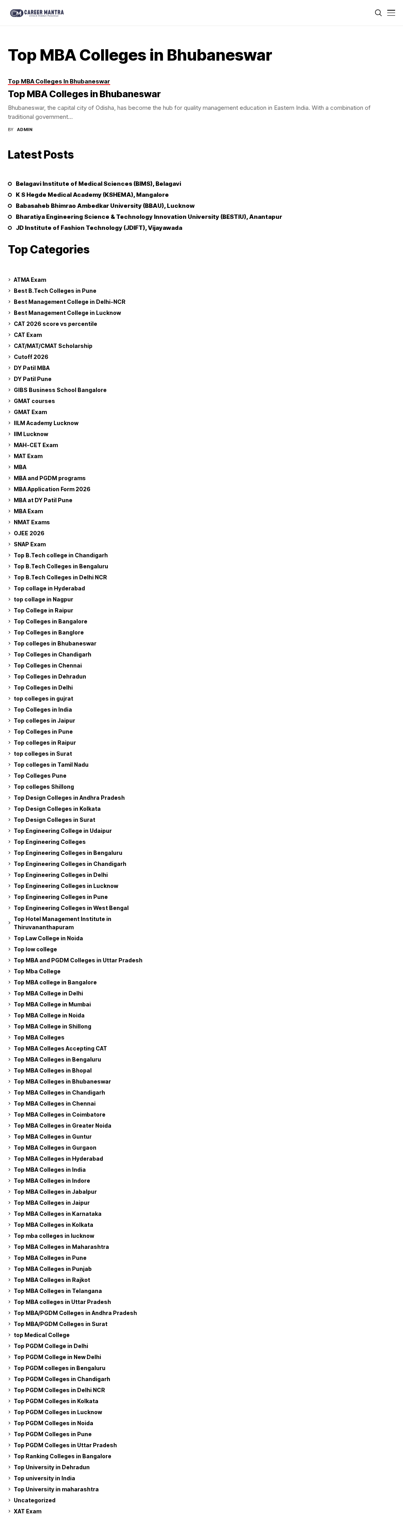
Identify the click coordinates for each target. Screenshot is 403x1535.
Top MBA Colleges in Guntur (53, 1136)
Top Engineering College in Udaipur (63, 830)
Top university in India (44, 1478)
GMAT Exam (30, 412)
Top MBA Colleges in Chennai (55, 1103)
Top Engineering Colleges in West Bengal (71, 907)
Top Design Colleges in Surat (54, 819)
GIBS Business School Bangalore (60, 390)
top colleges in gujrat (43, 698)
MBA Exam (28, 511)
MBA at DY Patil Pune (43, 500)
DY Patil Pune (33, 378)
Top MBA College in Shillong (52, 1026)
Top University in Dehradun (52, 1467)
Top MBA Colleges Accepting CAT (60, 1048)
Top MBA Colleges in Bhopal (53, 1070)
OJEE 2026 (29, 533)
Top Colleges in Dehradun (50, 676)
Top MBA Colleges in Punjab (53, 1268)
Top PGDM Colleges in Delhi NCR (59, 1390)
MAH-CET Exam (36, 445)
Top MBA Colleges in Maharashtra (61, 1246)
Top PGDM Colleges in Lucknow (58, 1412)
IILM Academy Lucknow (46, 423)
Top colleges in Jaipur (44, 720)
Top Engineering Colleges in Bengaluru (68, 852)
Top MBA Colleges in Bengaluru (57, 1059)
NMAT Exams (32, 522)
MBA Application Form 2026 (52, 489)
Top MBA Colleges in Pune (50, 1257)
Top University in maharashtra (56, 1489)
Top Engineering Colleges (50, 841)
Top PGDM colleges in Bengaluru (59, 1368)
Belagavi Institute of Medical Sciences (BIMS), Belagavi (98, 183)
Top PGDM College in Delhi (51, 1346)
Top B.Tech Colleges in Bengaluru (61, 566)
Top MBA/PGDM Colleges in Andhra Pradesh (75, 1312)
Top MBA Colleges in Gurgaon (55, 1147)
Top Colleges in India (43, 709)
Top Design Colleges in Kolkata (57, 808)
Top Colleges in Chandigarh (52, 654)
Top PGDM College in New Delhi (57, 1357)
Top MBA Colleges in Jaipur (52, 1202)
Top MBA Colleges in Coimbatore (59, 1114)
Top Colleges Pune (40, 775)
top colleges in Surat (43, 753)
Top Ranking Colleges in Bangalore (62, 1456)
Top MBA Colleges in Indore (52, 1180)
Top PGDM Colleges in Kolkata (56, 1401)
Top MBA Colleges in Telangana (58, 1290)
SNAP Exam (30, 544)
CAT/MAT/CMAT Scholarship (53, 345)
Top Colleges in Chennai (48, 665)
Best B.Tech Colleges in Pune (55, 290)
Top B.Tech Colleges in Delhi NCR (60, 577)
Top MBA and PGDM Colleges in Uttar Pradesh (78, 960)
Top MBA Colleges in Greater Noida (62, 1125)
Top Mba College (37, 971)
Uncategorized (34, 1500)
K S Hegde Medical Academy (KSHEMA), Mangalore (92, 194)
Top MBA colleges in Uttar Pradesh (62, 1301)
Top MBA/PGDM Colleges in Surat (60, 1323)
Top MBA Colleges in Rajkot (52, 1279)
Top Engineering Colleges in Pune (61, 896)
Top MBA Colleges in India (50, 1169)
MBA (20, 467)
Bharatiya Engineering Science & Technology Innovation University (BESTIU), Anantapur (149, 216)
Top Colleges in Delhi (43, 687)
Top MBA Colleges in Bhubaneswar (84, 94)
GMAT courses (34, 401)
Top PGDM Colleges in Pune (53, 1434)
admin (24, 129)
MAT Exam (28, 456)
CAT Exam (28, 334)
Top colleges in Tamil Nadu (51, 764)
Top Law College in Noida (48, 938)
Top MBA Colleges (39, 1037)
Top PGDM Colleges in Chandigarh (62, 1379)
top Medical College (42, 1335)
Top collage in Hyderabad (49, 588)
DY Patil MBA (32, 367)
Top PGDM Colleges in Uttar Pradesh (65, 1445)
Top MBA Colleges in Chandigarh (59, 1092)
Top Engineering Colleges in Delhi (61, 874)
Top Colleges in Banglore (49, 632)
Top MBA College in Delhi (48, 993)
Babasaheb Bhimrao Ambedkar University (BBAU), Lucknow (105, 205)
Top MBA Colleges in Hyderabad (58, 1158)
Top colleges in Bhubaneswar (55, 643)
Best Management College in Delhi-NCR (70, 301)
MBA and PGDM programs (50, 478)
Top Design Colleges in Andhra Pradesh (69, 797)
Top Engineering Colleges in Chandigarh (70, 863)
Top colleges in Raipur (45, 742)
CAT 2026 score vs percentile (55, 323)
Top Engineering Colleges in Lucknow (66, 885)
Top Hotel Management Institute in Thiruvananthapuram (62, 922)
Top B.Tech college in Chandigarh (61, 555)
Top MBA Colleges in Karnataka (58, 1213)
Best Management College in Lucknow (67, 312)
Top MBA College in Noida (49, 1015)
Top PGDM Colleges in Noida (53, 1423)
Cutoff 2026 (31, 356)
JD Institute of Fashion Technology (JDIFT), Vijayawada (99, 227)
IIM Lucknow (31, 434)
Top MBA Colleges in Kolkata (53, 1224)
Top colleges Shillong (44, 786)
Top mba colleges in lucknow (54, 1235)
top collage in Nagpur (43, 599)
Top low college (35, 949)
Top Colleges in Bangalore (50, 621)
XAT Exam (27, 1511)
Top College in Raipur (43, 610)
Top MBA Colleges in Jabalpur (55, 1191)
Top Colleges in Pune (43, 731)
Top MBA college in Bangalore (55, 982)
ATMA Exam (30, 279)
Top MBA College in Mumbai (52, 1004)
